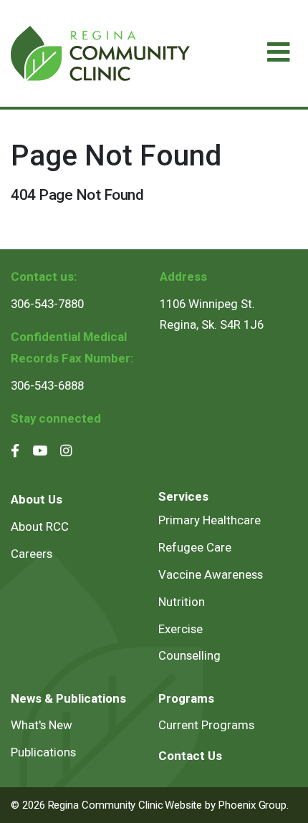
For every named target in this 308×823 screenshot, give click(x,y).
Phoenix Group (252, 805)
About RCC (40, 526)
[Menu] (278, 53)
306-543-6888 (47, 385)
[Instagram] (66, 451)
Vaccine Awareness (210, 574)
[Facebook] (15, 451)
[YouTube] (39, 451)
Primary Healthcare (209, 520)
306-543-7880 (47, 304)
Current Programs (206, 725)
